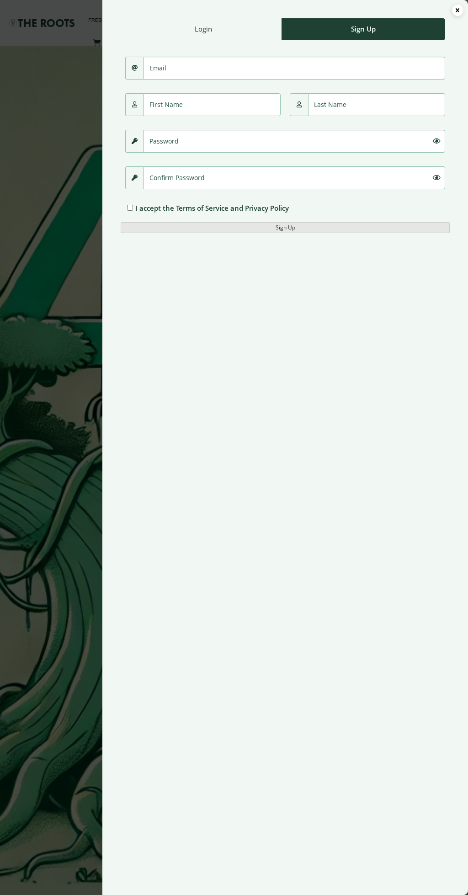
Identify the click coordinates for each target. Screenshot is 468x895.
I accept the (212, 208)
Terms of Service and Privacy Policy (232, 208)
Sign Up (285, 227)
